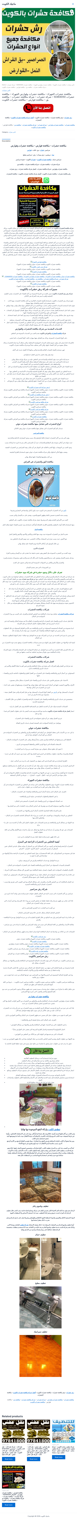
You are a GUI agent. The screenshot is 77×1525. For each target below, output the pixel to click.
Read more (8, 1467)
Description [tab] (6, 141)
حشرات (33, 160)
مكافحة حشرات (70, 125)
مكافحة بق (17, 125)
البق (64, 510)
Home (4, 85)
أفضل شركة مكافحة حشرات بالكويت (22, 118)
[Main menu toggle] (73, 4)
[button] (71, 11)
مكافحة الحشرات (56, 333)
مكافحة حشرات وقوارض (55, 125)
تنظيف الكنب (54, 1129)
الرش (55, 692)
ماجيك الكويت (9, 3)
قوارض (29, 150)
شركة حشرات (42, 125)
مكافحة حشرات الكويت (44, 160)
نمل (53, 155)
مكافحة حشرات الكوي (39, 127)
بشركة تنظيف (24, 1225)
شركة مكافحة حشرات (29, 125)
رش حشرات (68, 118)
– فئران (42, 150)
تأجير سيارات (70, 85)
